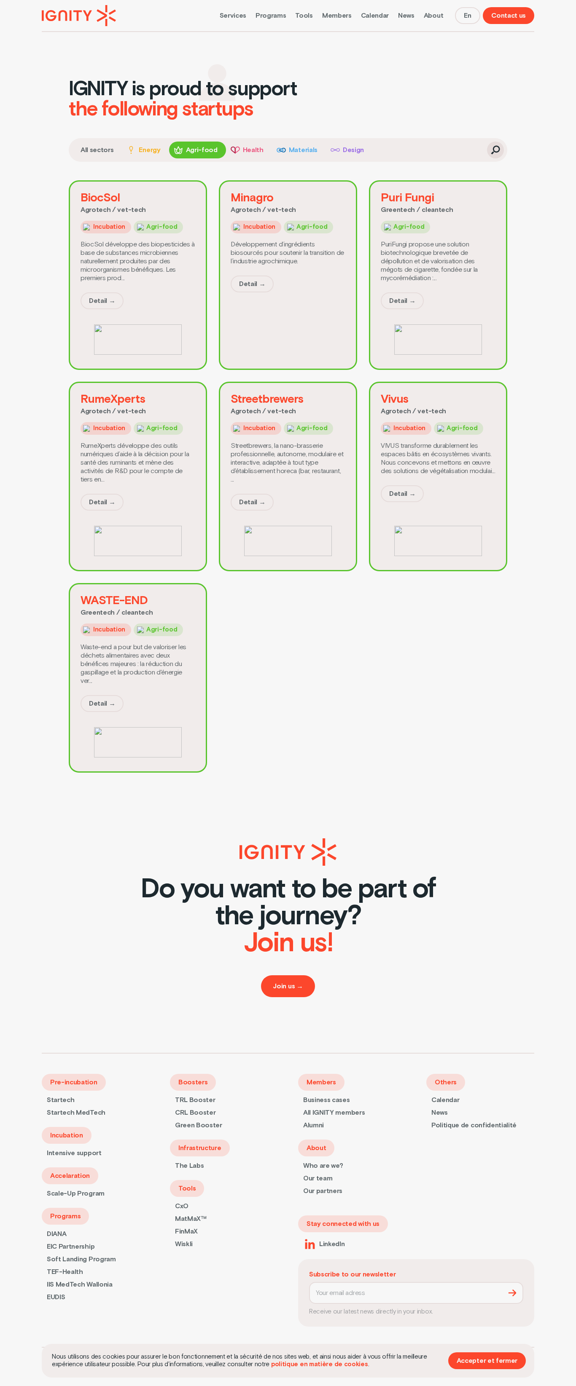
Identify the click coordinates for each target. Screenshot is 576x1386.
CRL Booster (195, 1112)
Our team (317, 1178)
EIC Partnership (70, 1246)
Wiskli (184, 1244)
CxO (181, 1206)
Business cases (326, 1100)
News (406, 15)
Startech (60, 1100)
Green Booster (198, 1125)
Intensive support (74, 1153)
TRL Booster (195, 1100)
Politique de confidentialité (474, 1125)
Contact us (508, 15)
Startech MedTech (76, 1112)
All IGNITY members (334, 1112)
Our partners (322, 1191)
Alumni (313, 1125)
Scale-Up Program (76, 1193)
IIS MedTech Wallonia (80, 1284)
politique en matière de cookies (319, 1364)
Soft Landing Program (81, 1259)
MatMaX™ (191, 1219)
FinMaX (186, 1231)
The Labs (189, 1165)
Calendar (375, 15)
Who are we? (323, 1165)
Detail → (102, 301)
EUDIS (56, 1297)
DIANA (56, 1234)
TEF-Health (65, 1272)
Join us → (288, 986)
